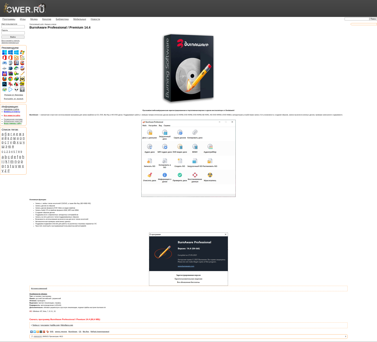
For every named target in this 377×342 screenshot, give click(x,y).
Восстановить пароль (10, 41)
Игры (23, 19)
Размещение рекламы (13, 119)
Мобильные (79, 19)
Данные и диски (50, 24)
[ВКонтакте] (31, 332)
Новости (95, 19)
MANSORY (38, 336)
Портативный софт (36, 24)
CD (80, 331)
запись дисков (61, 331)
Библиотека (62, 19)
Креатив (46, 19)
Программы (8, 19)
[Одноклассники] (37, 332)
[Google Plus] (44, 332)
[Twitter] (34, 332)
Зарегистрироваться (10, 43)
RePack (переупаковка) (100, 331)
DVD (51, 331)
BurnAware (72, 331)
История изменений (39, 288)
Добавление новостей (13, 121)
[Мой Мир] (40, 332)
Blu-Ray (86, 331)
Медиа (34, 19)
